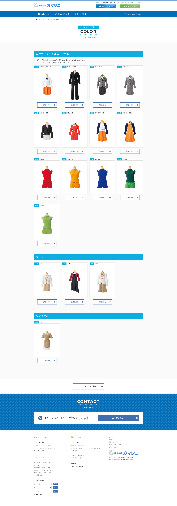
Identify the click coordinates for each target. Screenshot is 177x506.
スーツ (36, 453)
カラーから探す (39, 480)
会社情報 (111, 437)
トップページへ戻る (88, 386)
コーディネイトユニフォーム (42, 445)
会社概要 (105, 2)
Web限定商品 (38, 475)
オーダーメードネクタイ (78, 445)
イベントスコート (76, 458)
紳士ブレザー (38, 465)
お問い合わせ (119, 418)
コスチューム (38, 460)
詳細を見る (47, 105)
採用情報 (111, 442)
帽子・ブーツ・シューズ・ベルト (43, 472)
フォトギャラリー (77, 466)
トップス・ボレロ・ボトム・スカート (44, 448)
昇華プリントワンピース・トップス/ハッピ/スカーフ (85, 448)
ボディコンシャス (39, 458)
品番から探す (38, 494)
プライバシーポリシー (115, 444)
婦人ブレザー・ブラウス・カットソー (44, 463)
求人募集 (130, 2)
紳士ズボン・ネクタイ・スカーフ (43, 467)
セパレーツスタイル (39, 450)
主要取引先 (98, 2)
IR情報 (110, 439)
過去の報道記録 (121, 2)
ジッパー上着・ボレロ (77, 455)
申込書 (140, 14)
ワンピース (37, 455)
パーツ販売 (74, 450)
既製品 (73, 463)
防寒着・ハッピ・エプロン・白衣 (43, 470)
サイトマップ (139, 2)
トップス (73, 453)
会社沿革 (112, 2)
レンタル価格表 (131, 14)
